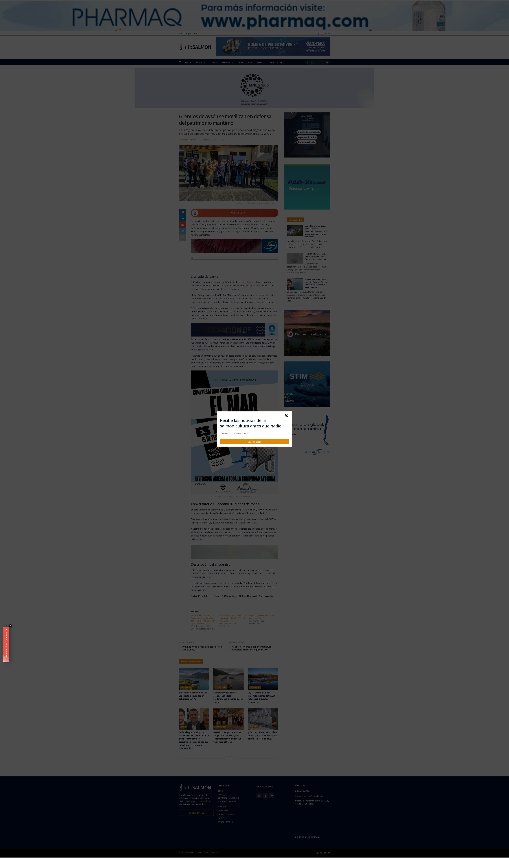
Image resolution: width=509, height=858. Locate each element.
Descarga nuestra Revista (6, 644)
